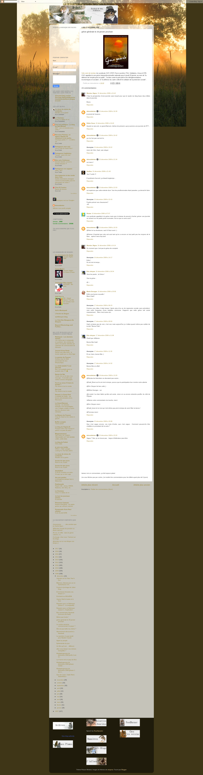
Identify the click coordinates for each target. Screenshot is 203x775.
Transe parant (59, 423)
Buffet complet (60, 422)
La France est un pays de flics (66, 659)
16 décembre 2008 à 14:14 (107, 245)
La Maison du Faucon (63, 415)
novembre (60, 680)
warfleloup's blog (61, 317)
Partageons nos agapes (63, 169)
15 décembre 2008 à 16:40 (105, 123)
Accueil (115, 485)
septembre (60, 685)
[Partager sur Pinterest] (119, 83)
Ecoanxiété (58, 499)
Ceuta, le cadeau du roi (62, 119)
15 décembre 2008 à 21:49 (101, 171)
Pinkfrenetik (59, 484)
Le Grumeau (59, 118)
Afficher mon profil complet (62, 208)
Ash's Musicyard (61, 310)
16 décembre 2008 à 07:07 (101, 213)
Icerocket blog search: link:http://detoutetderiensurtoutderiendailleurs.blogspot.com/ (65, 98)
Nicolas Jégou (92, 93)
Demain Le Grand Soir (63, 394)
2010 (57, 568)
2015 (57, 554)
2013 (57, 560)
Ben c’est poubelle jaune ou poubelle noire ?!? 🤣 (63, 370)
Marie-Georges (92, 291)
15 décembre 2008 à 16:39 (108, 111)
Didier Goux (91, 123)
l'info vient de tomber (89, 73)
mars (59, 702)
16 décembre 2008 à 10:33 (108, 227)
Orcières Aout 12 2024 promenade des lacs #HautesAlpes (62, 360)
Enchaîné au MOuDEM (64, 596)
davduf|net (59, 471)
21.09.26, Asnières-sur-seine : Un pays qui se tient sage (64, 473)
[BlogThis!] (113, 83)
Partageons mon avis (62, 146)
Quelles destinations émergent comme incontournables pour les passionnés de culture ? (65, 180)
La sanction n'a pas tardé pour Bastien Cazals (64, 637)
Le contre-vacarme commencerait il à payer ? (65, 625)
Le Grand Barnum (61, 403)
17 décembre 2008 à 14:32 (103, 363)
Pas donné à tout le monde (63, 386)
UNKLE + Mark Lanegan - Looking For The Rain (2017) (63, 449)
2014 (57, 557)
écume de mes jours (62, 460)
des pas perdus (60, 477)
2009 (57, 571)
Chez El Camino (60, 187)
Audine (89, 171)
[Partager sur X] (115, 83)
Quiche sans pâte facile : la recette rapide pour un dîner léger (65, 353)
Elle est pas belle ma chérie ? (66, 629)
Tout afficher (74, 193)
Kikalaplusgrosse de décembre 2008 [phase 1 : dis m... (66, 670)
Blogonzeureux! (61, 433)
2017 (57, 548)
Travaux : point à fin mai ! (63, 155)
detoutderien (91, 111)
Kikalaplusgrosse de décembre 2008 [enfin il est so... (66, 655)
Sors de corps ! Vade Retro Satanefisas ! (65, 675)
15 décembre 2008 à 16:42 (108, 135)
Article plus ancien (142, 485)
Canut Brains (59, 269)
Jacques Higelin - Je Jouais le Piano (69, 271)
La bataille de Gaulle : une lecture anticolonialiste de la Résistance (63, 398)
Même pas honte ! (62, 617)
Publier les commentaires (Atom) (102, 489)
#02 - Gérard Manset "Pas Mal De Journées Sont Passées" (68, 300)
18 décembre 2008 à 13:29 (108, 375)
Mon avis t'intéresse (62, 160)
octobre (59, 683)
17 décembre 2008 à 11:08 (105, 335)
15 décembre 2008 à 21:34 (108, 159)
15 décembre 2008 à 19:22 (103, 147)
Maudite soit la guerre (61, 112)
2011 (57, 565)
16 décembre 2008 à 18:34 (105, 271)
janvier (59, 708)
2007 (57, 711)
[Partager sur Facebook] (117, 83)
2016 (57, 551)
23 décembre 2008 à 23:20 (108, 435)
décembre (60, 576)
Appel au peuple (61, 640)
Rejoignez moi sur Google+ (65, 200)
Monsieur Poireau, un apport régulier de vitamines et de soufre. (63, 136)
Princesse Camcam (62, 503)
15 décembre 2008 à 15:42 (107, 93)
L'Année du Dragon (62, 313)
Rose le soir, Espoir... (61, 462)
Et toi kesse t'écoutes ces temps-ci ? (64, 592)
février (59, 705)
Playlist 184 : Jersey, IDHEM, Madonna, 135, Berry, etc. (64, 487)
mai (58, 696)
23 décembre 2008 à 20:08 (103, 421)
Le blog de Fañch (61, 442)
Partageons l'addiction (63, 153)
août (58, 688)
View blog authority (68, 736)
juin (58, 694)
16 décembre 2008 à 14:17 (103, 257)
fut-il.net (58, 389)
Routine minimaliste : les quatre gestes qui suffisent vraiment (64, 505)
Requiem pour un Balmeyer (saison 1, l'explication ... (65, 609)
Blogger (123, 769)
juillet (59, 691)
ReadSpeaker (98, 731)
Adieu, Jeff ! (59, 170)
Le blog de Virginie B (62, 427)
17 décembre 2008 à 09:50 (103, 321)
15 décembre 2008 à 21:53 (108, 187)
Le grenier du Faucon (63, 357)
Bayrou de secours (61, 189)
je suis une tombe (61, 447)
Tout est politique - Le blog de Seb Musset (65, 125)
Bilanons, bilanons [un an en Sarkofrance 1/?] (65, 583)
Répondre (90, 105)
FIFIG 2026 (58, 444)
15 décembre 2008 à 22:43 (103, 199)
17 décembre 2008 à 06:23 (103, 305)
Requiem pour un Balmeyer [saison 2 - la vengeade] (65, 604)
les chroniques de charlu (64, 255)
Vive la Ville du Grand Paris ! (64, 148)
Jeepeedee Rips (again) (63, 283)
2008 (57, 573)
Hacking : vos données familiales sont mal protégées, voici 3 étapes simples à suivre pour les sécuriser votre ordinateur (64, 408)
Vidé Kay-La (59, 296)
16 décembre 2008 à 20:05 (107, 291)
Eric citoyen (91, 271)
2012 (57, 562)
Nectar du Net (60, 374)
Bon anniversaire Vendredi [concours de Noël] (65, 613)
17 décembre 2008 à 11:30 (103, 351)
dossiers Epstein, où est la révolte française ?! (63, 162)
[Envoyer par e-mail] (111, 83)
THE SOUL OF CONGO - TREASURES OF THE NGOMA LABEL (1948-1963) (65, 437)
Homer (89, 213)
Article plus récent (89, 485)
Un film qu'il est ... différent (65, 646)
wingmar (110, 769)
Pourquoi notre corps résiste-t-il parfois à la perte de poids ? (64, 429)
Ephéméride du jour (63, 643)
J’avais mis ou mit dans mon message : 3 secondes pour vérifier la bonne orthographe (64, 377)
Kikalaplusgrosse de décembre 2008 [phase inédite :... (65, 664)
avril (58, 699)
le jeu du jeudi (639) (61, 513)
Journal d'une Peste (62, 350)
